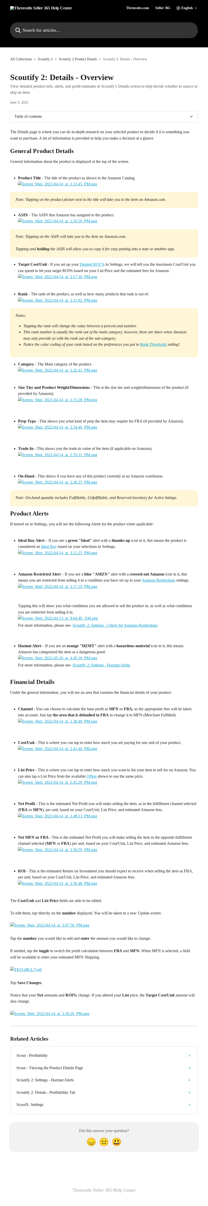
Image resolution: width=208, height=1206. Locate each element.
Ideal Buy (49, 546)
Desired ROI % (92, 264)
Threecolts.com (137, 8)
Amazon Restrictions (158, 580)
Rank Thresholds (153, 344)
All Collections (21, 59)
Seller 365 (162, 8)
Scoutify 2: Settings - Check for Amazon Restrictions (115, 625)
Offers (91, 776)
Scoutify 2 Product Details (78, 59)
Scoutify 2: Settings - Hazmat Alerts (101, 665)
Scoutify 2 (45, 59)
